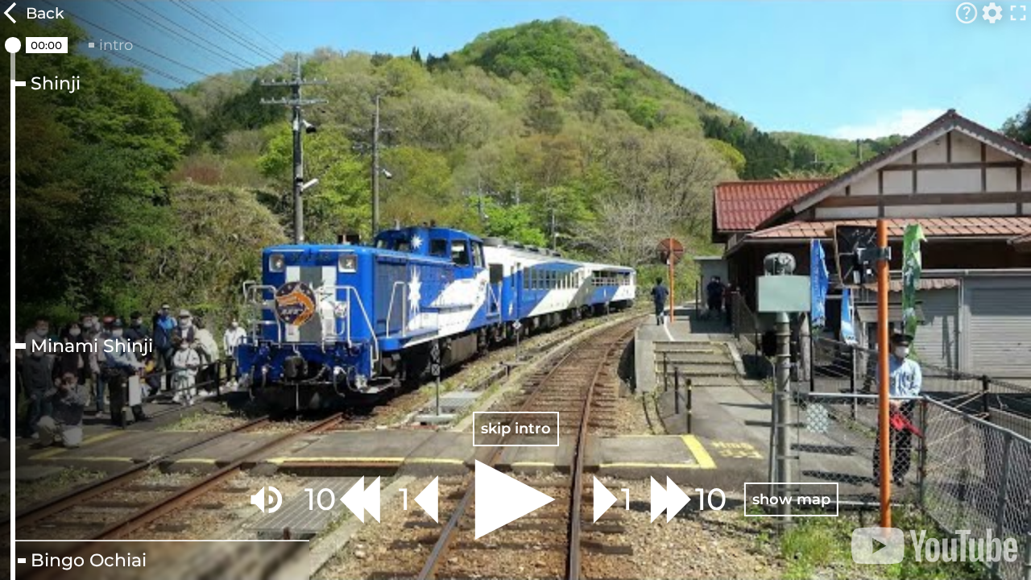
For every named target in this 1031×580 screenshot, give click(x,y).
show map (791, 499)
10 (320, 499)
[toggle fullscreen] (1018, 13)
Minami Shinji (92, 346)
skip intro (516, 428)
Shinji (56, 84)
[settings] (992, 13)
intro (116, 45)
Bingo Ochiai (89, 561)
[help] (966, 13)
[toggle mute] (266, 499)
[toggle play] (515, 499)
